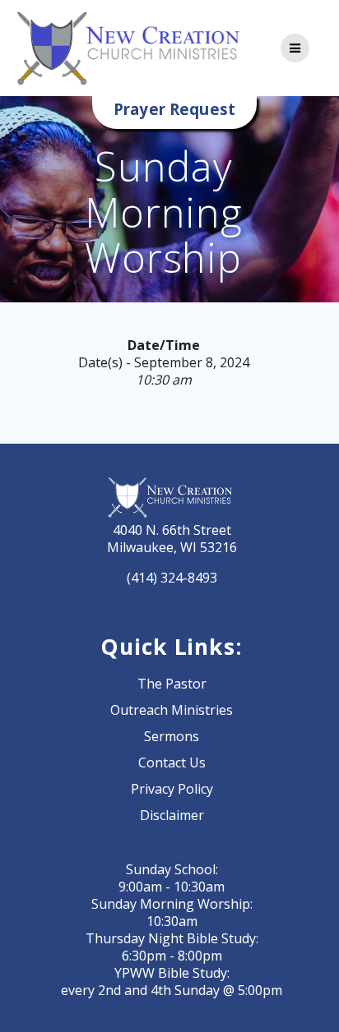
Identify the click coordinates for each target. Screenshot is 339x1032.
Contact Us (172, 762)
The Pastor (172, 684)
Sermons (171, 736)
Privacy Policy (172, 789)
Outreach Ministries (171, 710)
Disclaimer (172, 815)
